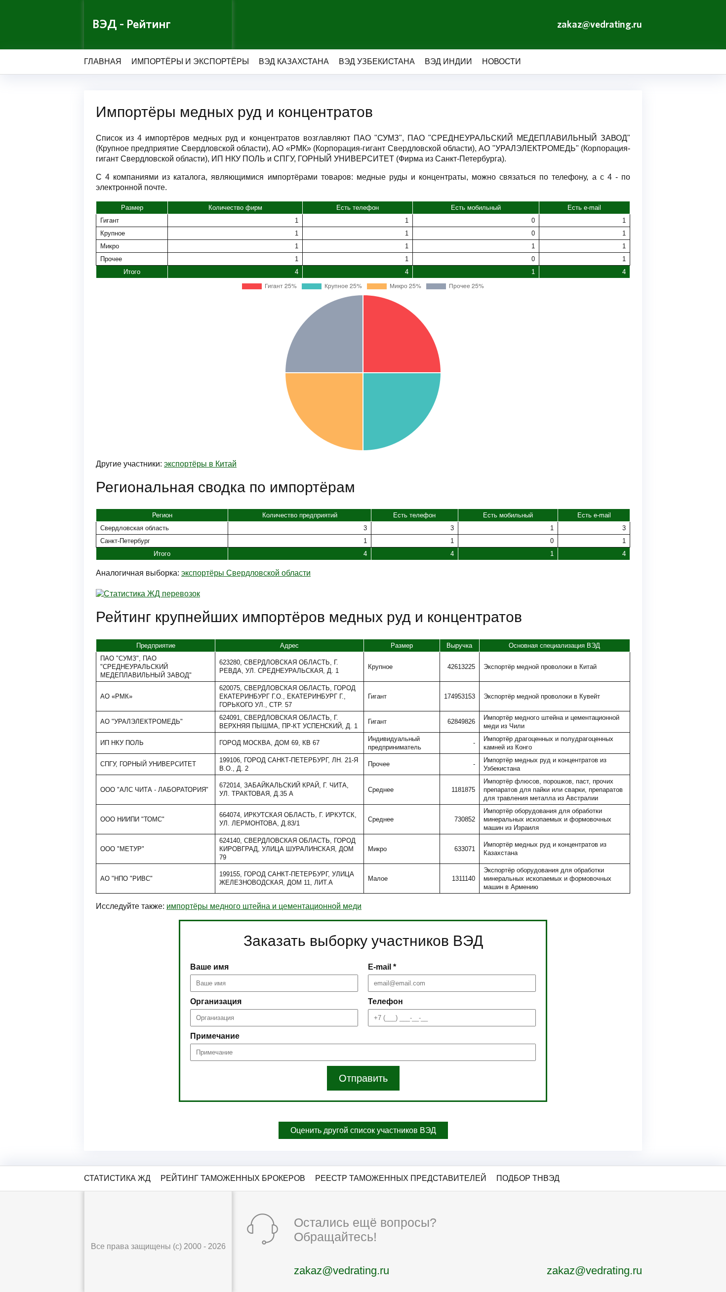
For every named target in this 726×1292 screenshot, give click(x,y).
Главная (102, 61)
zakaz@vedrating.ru (599, 25)
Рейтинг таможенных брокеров (233, 1178)
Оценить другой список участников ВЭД (363, 1130)
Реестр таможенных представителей (400, 1178)
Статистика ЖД (117, 1178)
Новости (501, 61)
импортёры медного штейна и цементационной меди (264, 906)
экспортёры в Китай (200, 464)
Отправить (363, 1078)
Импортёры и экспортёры (190, 61)
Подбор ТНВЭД (528, 1178)
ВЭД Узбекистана (377, 61)
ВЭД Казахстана (294, 61)
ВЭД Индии (448, 61)
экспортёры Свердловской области (246, 573)
